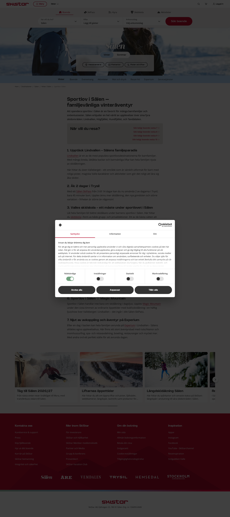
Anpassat (115, 290)
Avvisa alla (76, 290)
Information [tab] (115, 233)
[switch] (100, 279)
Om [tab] (155, 233)
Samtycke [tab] (75, 233)
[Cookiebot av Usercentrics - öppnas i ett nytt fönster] (160, 225)
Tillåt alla (153, 290)
